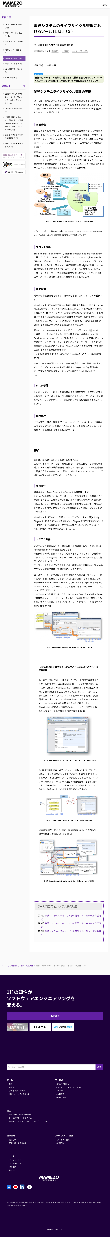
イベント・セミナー (17, 1160)
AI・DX (60, 1090)
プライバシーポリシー (17, 1090)
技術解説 (65, 51)
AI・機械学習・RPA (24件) (14, 70)
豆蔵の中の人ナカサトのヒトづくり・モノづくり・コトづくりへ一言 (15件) (14, 98)
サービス (59, 1079)
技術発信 (12, 1167)
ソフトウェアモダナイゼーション (70, 1087)
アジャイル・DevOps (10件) (13, 34)
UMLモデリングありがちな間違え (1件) (14, 136)
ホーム (4, 965)
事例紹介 (55, 51)
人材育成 (60, 1094)
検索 (99, 1067)
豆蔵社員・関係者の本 (17, 1143)
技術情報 (13, 965)
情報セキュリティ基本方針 (19, 1094)
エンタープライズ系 (80, 51)
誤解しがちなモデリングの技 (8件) (14, 145)
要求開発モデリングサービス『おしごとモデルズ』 (29, 1121)
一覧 (23, 85)
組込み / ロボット (64, 1084)
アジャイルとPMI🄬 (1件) (13, 110)
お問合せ (55, 1016)
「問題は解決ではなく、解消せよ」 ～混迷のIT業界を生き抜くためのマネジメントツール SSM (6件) (14, 123)
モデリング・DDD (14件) (13, 51)
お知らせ (12, 1170)
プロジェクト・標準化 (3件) (14, 26)
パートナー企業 (63, 1139)
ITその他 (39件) (11, 77)
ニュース (11, 1156)
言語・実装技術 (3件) (13, 58)
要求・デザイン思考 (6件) (14, 43)
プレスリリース (15, 1163)
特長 (10, 1084)
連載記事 (6, 85)
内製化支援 (61, 1097)
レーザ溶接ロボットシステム (20, 1118)
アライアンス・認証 (64, 1135)
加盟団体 (60, 1143)
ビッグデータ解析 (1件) (14, 63)
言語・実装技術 (27, 965)
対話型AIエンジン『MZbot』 (20, 1114)
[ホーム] (9, 4)
